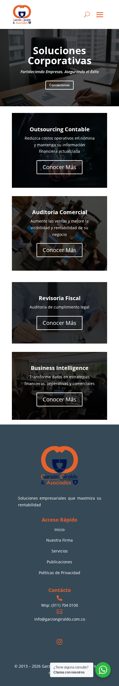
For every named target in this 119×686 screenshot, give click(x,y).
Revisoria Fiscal (60, 298)
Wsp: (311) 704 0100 (59, 605)
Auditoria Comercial (59, 212)
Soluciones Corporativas (60, 55)
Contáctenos (59, 85)
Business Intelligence (60, 368)
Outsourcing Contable (60, 129)
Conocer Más (59, 167)
